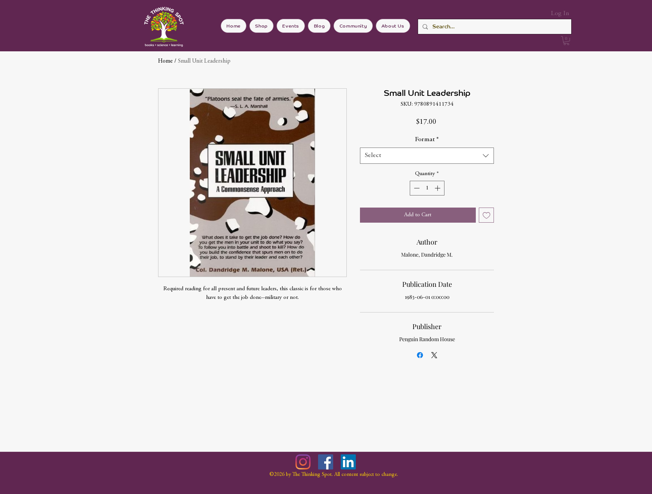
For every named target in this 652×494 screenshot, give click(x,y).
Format (427, 139)
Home (165, 61)
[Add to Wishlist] (486, 215)
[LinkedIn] (348, 461)
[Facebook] (325, 461)
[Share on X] (434, 355)
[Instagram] (303, 461)
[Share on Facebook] (419, 355)
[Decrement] (416, 188)
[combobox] (427, 156)
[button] (566, 40)
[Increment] (438, 188)
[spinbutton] (427, 188)
